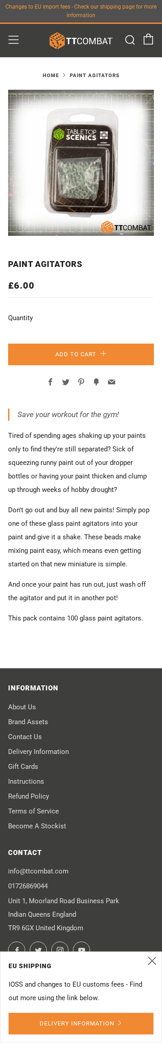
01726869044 (28, 886)
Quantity (20, 318)
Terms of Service (33, 811)
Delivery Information (38, 752)
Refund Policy (28, 796)
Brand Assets (28, 722)
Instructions (26, 781)
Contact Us (25, 737)
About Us (22, 707)
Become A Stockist (37, 826)
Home (51, 75)
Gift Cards (23, 767)
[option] (81, 163)
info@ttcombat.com (38, 871)
